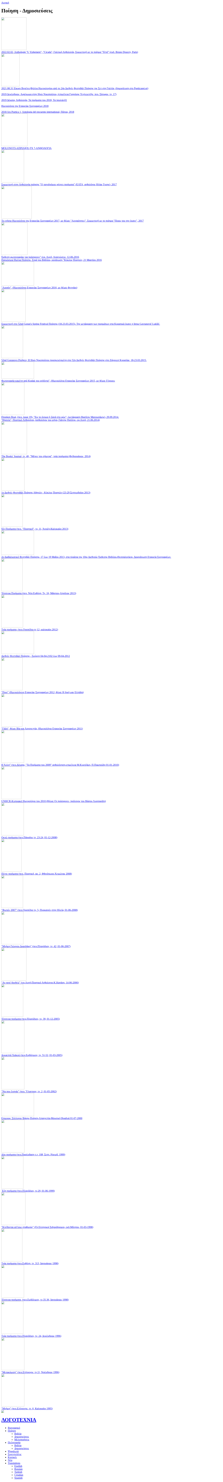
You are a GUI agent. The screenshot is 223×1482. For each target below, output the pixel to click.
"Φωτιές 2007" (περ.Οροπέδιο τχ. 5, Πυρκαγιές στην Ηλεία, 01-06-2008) (39, 910)
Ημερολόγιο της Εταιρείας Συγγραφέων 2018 (24, 106)
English (18, 1466)
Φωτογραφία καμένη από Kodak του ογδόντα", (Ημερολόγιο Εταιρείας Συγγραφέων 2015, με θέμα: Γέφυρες (58, 380)
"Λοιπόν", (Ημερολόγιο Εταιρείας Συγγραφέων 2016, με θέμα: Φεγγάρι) (39, 287)
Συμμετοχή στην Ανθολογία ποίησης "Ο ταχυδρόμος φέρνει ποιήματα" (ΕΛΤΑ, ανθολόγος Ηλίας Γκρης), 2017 (59, 184)
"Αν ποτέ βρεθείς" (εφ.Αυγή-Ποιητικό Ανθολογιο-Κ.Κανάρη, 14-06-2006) (40, 982)
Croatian (18, 1475)
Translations (14, 1463)
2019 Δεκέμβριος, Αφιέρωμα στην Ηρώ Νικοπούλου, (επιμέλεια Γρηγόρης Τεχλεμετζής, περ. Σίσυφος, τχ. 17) (58, 94)
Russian (18, 1469)
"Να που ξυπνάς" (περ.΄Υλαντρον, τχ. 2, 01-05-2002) (29, 1091)
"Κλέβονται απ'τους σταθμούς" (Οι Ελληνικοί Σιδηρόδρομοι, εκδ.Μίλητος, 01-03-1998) (47, 1227)
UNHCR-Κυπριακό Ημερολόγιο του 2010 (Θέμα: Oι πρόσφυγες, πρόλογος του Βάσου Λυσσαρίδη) (53, 801)
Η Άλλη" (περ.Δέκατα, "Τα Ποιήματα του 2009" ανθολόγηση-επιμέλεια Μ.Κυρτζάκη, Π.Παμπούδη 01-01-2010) (60, 764)
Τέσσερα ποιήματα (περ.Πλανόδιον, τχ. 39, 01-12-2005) (30, 1018)
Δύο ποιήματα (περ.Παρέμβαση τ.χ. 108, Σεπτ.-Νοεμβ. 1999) (33, 1154)
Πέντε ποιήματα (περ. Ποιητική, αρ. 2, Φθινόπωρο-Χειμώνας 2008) (36, 873)
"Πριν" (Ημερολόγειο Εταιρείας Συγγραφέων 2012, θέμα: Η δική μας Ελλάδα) (42, 692)
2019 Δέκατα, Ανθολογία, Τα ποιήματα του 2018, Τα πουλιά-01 (34, 100)
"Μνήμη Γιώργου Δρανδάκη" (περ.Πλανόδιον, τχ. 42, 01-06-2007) (36, 946)
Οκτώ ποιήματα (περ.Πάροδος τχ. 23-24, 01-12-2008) (29, 837)
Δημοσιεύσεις (21, 1436)
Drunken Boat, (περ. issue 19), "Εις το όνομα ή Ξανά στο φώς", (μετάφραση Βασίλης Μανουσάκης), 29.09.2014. (60, 417)
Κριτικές (12, 1457)
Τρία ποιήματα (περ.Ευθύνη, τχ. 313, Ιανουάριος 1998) (29, 1263)
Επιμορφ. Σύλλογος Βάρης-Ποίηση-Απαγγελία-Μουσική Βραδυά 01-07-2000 (41, 1118)
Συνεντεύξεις (14, 1454)
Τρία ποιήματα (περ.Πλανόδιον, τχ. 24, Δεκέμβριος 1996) (31, 1336)
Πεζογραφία (14, 1442)
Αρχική (5, 2)
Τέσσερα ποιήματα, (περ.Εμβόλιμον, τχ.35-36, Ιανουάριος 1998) (35, 1299)
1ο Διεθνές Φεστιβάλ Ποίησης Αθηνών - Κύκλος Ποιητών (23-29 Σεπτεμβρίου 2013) (45, 492)
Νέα (10, 1460)
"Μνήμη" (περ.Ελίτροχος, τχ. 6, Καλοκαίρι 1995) (27, 1408)
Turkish (18, 1472)
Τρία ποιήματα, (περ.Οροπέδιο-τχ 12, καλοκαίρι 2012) (29, 629)
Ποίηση (12, 1430)
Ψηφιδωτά (13, 1451)
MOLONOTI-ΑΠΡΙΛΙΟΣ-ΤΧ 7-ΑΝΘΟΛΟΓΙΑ (26, 148)
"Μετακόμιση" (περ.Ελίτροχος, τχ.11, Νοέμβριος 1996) (30, 1372)
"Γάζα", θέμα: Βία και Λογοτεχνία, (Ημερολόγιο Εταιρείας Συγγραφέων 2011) (42, 728)
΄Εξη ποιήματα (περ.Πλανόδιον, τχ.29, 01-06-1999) (28, 1190)
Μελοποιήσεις (21, 1439)
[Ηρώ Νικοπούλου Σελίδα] (2, 1411)
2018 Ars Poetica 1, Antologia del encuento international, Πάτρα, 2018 (37, 111)
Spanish (18, 1477)
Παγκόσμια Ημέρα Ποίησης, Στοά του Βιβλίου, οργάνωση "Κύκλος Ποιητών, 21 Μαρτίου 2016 (51, 260)
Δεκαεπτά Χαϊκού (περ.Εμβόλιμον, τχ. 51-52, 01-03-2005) (31, 1055)
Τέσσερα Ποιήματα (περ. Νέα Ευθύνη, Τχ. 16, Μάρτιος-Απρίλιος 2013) (38, 593)
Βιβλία (17, 1433)
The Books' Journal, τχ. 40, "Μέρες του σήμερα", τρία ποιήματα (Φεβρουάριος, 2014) (46, 456)
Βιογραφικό (14, 1427)
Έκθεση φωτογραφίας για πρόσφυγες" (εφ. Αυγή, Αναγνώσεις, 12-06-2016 (40, 257)
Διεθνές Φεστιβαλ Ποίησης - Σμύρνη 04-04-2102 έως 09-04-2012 (35, 656)
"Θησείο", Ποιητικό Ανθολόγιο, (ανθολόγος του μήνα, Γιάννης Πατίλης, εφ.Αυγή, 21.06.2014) (50, 420)
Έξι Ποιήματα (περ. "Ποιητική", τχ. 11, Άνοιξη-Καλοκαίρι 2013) (34, 528)
